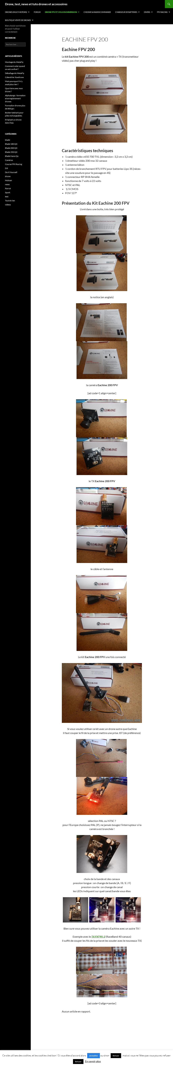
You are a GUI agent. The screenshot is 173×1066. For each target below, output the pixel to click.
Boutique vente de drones (18, 20)
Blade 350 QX (11, 152)
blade (7, 140)
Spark (7, 192)
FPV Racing (162, 12)
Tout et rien (10, 200)
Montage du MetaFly (14, 62)
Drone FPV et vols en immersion (61, 12)
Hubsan (8, 180)
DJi (6, 168)
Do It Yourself (11, 172)
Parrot (8, 188)
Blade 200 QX (11, 148)
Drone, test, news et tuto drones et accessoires (36, 4)
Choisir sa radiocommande (97, 12)
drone (7, 176)
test (6, 196)
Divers (147, 12)
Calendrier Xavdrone (14, 77)
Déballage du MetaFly (14, 73)
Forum (37, 12)
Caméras (9, 160)
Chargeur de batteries (126, 12)
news (7, 184)
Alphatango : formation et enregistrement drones (15, 98)
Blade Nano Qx (11, 156)
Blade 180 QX (11, 144)
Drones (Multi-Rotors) (16, 12)
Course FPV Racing (13, 164)
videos (8, 204)
